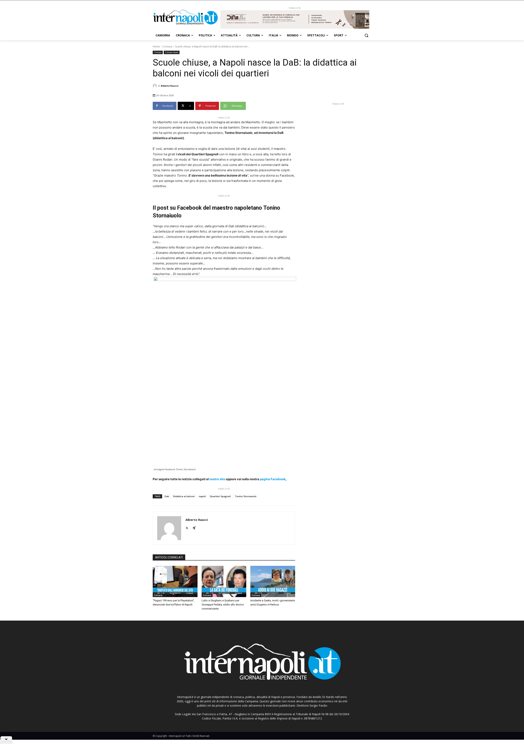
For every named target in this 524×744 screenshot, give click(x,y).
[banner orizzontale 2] (294, 19)
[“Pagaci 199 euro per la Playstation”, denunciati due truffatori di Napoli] (175, 581)
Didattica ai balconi (184, 496)
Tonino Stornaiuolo (245, 496)
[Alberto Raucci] (155, 86)
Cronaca (167, 46)
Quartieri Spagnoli (220, 496)
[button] (366, 35)
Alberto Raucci (169, 85)
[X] (187, 527)
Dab (167, 496)
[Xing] (194, 527)
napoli (202, 496)
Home (156, 46)
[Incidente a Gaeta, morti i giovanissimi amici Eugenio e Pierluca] (272, 581)
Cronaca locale (171, 52)
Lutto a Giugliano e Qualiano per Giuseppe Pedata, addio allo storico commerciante (223, 604)
